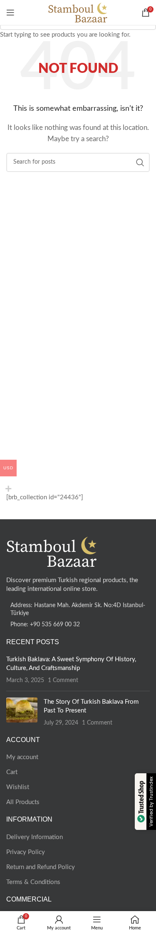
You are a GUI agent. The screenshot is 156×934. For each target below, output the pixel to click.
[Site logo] (78, 12)
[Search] (133, 12)
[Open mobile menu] (10, 12)
